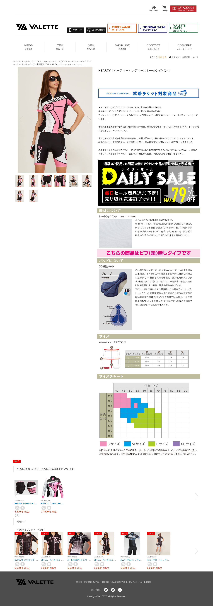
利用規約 (105, 582)
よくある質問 (145, 582)
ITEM (59, 47)
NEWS (28, 47)
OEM (91, 47)
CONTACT (153, 47)
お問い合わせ (133, 582)
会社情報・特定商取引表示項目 (87, 582)
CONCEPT (184, 47)
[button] (21, 119)
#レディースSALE (36, 530)
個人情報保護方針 (118, 582)
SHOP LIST (122, 47)
